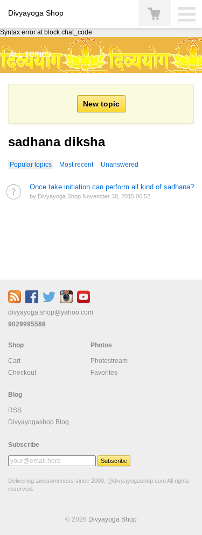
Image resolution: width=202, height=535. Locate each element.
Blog (15, 394)
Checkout (22, 372)
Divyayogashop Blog (38, 422)
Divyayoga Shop (36, 13)
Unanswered (119, 164)
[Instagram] (66, 301)
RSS (15, 410)
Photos (101, 345)
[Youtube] (83, 301)
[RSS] (14, 301)
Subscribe (23, 444)
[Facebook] (31, 301)
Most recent (76, 164)
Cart (14, 361)
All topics (30, 55)
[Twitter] (49, 301)
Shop (16, 345)
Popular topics (31, 164)
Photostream (109, 361)
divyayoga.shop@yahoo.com (50, 312)
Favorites (103, 372)
